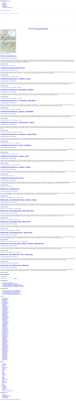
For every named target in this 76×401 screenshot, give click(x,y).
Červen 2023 (4, 302)
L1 (2, 375)
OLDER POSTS (4, 276)
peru (3, 383)
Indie (3, 370)
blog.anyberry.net (42, 28)
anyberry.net (9, 0)
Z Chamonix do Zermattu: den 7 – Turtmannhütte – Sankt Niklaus (18, 100)
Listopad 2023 (4, 299)
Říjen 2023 (4, 300)
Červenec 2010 (4, 350)
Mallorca (3, 377)
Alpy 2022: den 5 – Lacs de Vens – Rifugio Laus (12, 290)
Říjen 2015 (4, 338)
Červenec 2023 (4, 301)
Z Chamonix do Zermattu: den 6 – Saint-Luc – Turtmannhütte (16, 111)
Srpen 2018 (4, 327)
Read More (4, 63)
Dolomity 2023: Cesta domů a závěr (9, 188)
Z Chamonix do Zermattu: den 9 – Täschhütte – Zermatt (15, 78)
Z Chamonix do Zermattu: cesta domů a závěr (12, 67)
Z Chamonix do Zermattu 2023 (7, 7)
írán (3, 371)
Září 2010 (4, 349)
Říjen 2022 (4, 303)
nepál (3, 380)
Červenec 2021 (4, 312)
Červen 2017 (4, 333)
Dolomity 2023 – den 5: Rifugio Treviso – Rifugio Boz (14, 265)
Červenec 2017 (4, 332)
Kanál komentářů (5, 396)
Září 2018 (4, 326)
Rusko (3, 384)
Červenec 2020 (4, 316)
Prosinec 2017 (4, 329)
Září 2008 (4, 352)
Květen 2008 (4, 353)
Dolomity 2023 (4, 6)
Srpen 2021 (4, 311)
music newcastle (5, 379)
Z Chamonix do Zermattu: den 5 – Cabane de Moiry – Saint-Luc (17, 122)
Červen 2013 (4, 346)
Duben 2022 (4, 308)
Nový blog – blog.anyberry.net (8, 56)
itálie (3, 372)
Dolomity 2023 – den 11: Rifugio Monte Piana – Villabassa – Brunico (18, 199)
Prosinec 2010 (4, 348)
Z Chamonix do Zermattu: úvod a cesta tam (12, 178)
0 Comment (15, 58)
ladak (3, 376)
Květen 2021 (4, 313)
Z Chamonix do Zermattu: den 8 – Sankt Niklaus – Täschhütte (16, 89)
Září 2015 (4, 339)
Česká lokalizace (5, 397)
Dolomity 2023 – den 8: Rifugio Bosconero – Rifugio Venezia (16, 232)
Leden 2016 (4, 336)
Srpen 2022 (4, 305)
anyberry (8, 58)
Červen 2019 (4, 322)
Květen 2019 (4, 323)
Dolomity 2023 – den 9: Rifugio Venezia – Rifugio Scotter (15, 221)
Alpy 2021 (4, 2)
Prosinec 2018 (4, 324)
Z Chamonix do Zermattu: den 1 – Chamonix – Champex (15, 167)
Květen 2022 (4, 307)
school (3, 385)
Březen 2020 (4, 318)
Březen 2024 (4, 298)
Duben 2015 (4, 340)
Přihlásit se (4, 394)
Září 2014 (4, 342)
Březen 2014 (4, 343)
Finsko (3, 368)
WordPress (12, 399)
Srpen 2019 (4, 320)
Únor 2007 (4, 358)
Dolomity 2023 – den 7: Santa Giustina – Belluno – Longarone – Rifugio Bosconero (22, 243)
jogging (3, 373)
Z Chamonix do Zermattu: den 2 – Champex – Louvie (14, 156)
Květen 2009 (4, 351)
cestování (4, 365)
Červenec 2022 (4, 306)
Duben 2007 (4, 356)
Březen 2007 (4, 357)
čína (3, 366)
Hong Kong (4, 369)
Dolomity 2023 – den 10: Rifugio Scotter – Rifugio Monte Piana (17, 210)
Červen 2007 (4, 355)
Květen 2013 (4, 347)
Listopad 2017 (4, 330)
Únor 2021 (4, 315)
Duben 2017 (4, 334)
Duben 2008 (4, 354)
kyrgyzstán (4, 374)
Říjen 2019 (4, 319)
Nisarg (18, 399)
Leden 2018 (4, 328)
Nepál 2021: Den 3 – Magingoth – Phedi (12, 293)
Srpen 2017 (4, 331)
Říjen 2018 (4, 325)
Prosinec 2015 (4, 337)
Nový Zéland (4, 382)
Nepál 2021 (4, 3)
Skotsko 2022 (4, 4)
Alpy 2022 (4, 5)
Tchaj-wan (4, 387)
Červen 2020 (4, 317)
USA (3, 389)
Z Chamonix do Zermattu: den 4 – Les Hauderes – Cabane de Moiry (18, 134)
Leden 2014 (4, 344)
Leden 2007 (4, 359)
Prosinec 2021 (4, 310)
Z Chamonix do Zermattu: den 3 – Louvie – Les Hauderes (15, 145)
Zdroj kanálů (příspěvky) (6, 395)
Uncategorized (4, 388)
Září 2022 (4, 304)
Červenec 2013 (4, 345)
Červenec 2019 (4, 321)
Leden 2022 (4, 309)
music (3, 378)
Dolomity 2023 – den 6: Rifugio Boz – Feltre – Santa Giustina (16, 254)
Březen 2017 (4, 335)
